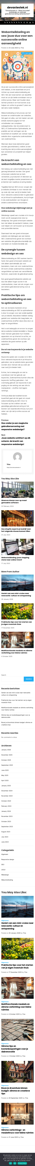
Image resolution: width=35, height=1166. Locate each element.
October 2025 (6, 760)
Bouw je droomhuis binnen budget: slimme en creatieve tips (15, 1091)
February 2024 (6, 806)
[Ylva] (17, 456)
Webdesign (5, 875)
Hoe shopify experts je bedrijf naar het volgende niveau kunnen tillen (16, 530)
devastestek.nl (17, 7)
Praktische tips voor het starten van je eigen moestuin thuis (16, 623)
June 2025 (5, 770)
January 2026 (6, 750)
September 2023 (7, 826)
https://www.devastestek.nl (13, 467)
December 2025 (6, 755)
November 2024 (6, 796)
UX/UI (3, 870)
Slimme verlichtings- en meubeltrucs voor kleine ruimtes (17, 1131)
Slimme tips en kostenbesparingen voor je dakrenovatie (14, 1049)
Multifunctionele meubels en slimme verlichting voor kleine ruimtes (16, 651)
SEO (2, 864)
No (15, 1163)
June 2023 (5, 842)
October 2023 (6, 821)
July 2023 (4, 837)
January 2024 (6, 811)
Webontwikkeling (7, 880)
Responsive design (7, 859)
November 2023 (6, 816)
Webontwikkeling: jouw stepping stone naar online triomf (15, 558)
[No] (33, 1159)
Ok (10, 1163)
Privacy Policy (22, 1163)
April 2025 (5, 780)
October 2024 (6, 801)
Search (3, 675)
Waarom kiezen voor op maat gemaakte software (14, 501)
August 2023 (5, 832)
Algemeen (4, 854)
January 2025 (6, 786)
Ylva (22, 48)
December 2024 (6, 791)
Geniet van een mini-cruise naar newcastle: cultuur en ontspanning (16, 594)
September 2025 (7, 765)
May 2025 (4, 775)
